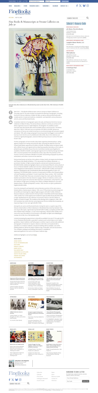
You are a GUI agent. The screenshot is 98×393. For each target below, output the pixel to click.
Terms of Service (56, 390)
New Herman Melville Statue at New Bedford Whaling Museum (53, 354)
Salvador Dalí (18, 250)
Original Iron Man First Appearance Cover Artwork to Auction (35, 354)
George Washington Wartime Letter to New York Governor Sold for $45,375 (17, 283)
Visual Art (31, 329)
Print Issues (40, 376)
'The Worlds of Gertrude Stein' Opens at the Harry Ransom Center (53, 280)
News (10, 6)
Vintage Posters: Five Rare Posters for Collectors (34, 350)
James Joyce (17, 248)
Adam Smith (18, 241)
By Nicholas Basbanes (20, 365)
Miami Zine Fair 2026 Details (17, 344)
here (35, 235)
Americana (13, 263)
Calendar (55, 6)
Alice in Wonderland (21, 242)
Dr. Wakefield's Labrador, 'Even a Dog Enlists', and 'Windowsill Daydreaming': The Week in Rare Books (54, 321)
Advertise (54, 380)
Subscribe (45, 6)
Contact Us (63, 6)
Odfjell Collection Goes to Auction (16, 312)
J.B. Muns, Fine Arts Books (74, 29)
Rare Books (31, 297)
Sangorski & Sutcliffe (21, 252)
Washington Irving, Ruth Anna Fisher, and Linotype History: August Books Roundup (53, 346)
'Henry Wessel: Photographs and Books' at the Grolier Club (53, 312)
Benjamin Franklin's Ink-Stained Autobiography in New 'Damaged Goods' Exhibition (54, 284)
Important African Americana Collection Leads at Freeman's (17, 279)
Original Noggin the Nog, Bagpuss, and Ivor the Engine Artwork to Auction (35, 346)
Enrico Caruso (19, 246)
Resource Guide (33, 6)
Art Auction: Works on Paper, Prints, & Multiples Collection (35, 288)
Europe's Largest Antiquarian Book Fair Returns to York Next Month (36, 313)
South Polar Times (20, 254)
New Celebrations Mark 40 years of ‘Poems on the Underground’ (17, 354)
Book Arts (13, 329)
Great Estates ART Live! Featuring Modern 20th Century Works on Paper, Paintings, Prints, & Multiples (35, 284)
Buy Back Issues (19, 363)
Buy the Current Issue (20, 362)
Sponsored (13, 297)
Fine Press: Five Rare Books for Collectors (36, 317)
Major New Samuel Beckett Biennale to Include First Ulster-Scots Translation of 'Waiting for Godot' (17, 348)
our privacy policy (41, 389)
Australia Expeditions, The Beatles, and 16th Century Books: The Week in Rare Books (36, 322)
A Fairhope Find (71, 68)
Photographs (50, 297)
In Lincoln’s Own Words (16, 320)
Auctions (11, 17)
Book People (49, 329)
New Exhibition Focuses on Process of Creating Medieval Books (53, 289)
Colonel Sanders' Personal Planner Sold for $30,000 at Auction (17, 288)
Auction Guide (40, 380)
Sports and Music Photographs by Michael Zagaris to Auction (54, 316)
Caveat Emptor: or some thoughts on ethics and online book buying (17, 317)
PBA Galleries (70, 53)
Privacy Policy (48, 390)
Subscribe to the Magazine (22, 360)
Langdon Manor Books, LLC (75, 42)
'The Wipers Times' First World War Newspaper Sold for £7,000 (35, 279)
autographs (18, 257)
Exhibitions (49, 263)
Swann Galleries (19, 255)
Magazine (16, 6)
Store (25, 6)
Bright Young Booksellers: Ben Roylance (54, 350)
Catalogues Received (42, 378)
